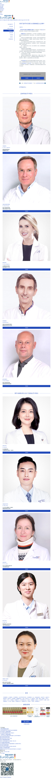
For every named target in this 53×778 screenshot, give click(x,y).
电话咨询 (9, 777)
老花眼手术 (17, 699)
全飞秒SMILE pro (23, 699)
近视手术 (9, 698)
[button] (2, 753)
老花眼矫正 (37, 701)
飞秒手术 (21, 27)
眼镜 (45, 699)
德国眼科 (32, 699)
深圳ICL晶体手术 (10, 28)
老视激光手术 (24, 701)
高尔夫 (37, 699)
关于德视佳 (2, 4)
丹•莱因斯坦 (29, 697)
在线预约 (27, 721)
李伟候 (29, 701)
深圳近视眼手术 (10, 24)
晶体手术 (47, 697)
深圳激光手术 (11, 30)
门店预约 (26, 78)
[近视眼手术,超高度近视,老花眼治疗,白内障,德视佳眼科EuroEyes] (4, 2)
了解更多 (26, 152)
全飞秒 (9, 701)
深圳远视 (11, 34)
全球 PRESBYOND (22, 697)
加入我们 (1, 10)
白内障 (4, 699)
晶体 (48, 699)
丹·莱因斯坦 (15, 697)
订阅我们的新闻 (26, 724)
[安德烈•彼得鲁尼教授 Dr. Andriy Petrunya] (26, 202)
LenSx (8, 699)
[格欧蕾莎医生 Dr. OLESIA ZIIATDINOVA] (26, 260)
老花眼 (43, 698)
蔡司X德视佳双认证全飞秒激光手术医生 (26, 393)
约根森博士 (5, 701)
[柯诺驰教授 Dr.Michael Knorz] (26, 318)
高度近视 (4, 698)
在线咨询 (38, 78)
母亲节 (28, 699)
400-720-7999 (6, 751)
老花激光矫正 (37, 697)
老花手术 (27, 698)
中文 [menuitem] (1, 12)
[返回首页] (7, 758)
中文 (1, 11)
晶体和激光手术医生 (26, 93)
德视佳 (13, 701)
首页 (1, 3)
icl (30, 698)
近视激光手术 (18, 701)
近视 (23, 698)
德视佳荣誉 (2, 8)
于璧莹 (32, 701)
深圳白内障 (11, 32)
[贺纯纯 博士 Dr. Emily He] (26, 443)
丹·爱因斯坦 (5, 697)
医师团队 (1, 7)
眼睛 (40, 698)
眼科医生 (33, 698)
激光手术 (42, 697)
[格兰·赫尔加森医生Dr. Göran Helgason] (26, 377)
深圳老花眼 (11, 26)
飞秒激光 (12, 699)
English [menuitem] (1, 14)
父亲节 (46, 698)
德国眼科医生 (18, 698)
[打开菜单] (14, 18)
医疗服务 (1, 6)
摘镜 (37, 698)
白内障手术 (41, 699)
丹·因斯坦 (10, 697)
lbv (33, 697)
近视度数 (13, 698)
